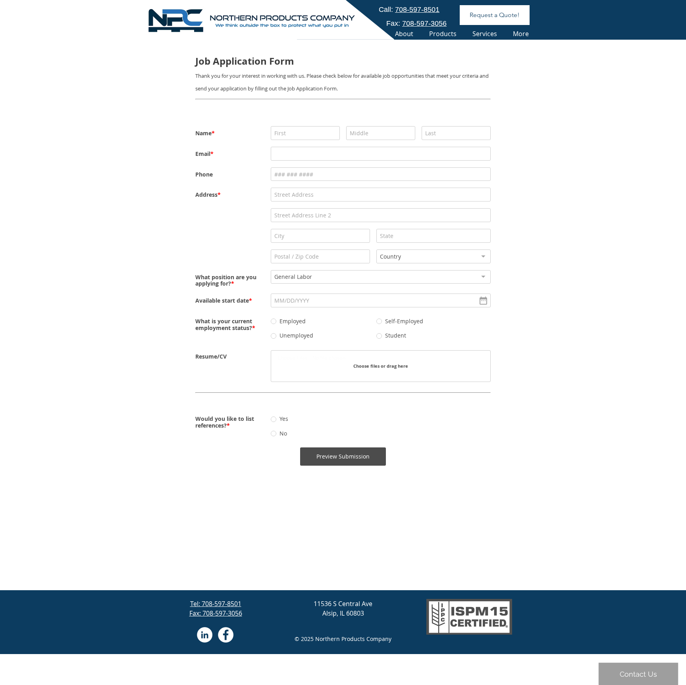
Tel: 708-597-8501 (215, 603)
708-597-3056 (424, 23)
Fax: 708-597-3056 (215, 613)
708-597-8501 (417, 9)
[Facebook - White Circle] (225, 635)
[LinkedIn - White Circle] (204, 635)
